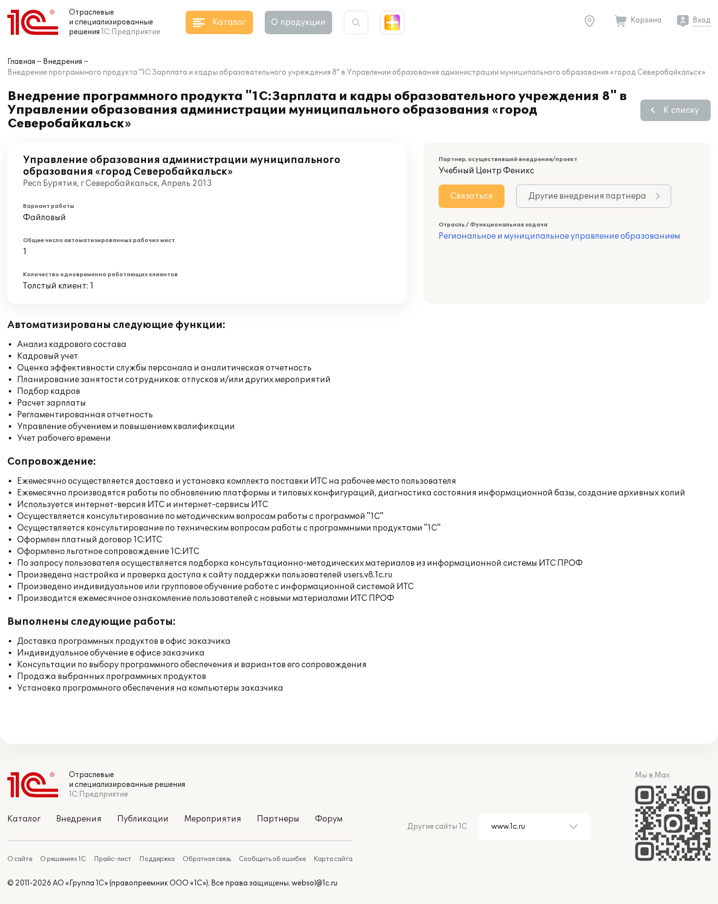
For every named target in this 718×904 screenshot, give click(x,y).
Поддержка (157, 859)
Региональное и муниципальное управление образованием (559, 236)
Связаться (471, 196)
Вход (702, 20)
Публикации (143, 819)
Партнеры (278, 819)
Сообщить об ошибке (272, 859)
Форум (328, 819)
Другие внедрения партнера (587, 196)
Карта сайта (333, 859)
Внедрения (62, 62)
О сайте (19, 859)
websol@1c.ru (315, 883)
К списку (681, 110)
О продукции (298, 22)
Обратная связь (207, 859)
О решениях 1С (63, 859)
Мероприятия (212, 819)
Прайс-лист (112, 859)
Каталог (24, 819)
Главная (21, 62)
